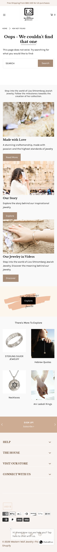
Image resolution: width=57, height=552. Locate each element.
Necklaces (14, 397)
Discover (11, 278)
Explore (10, 215)
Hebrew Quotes (43, 362)
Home (4, 28)
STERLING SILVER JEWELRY (14, 357)
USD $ (7, 506)
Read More (12, 157)
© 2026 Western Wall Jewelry (18, 541)
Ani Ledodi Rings (43, 404)
